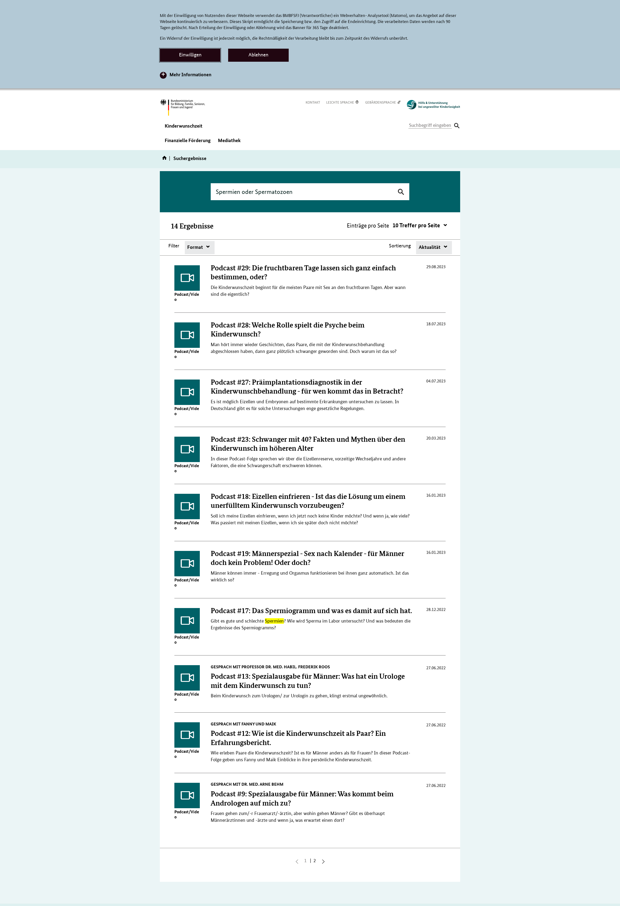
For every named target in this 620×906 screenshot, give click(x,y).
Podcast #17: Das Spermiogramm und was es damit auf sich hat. (311, 610)
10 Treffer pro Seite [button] (417, 225)
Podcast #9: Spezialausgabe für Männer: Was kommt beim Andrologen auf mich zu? (302, 798)
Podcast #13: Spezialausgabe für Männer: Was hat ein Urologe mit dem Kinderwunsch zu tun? (308, 680)
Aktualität (430, 247)
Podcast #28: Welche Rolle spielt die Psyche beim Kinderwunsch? (287, 329)
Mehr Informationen (190, 74)
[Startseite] (165, 159)
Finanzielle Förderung (188, 143)
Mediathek (229, 143)
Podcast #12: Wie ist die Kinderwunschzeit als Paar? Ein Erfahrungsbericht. (298, 738)
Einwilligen (190, 55)
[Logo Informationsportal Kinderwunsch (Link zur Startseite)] (431, 104)
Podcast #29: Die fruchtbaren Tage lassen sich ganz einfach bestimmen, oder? (303, 272)
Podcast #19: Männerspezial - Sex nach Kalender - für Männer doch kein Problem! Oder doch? (307, 558)
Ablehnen (258, 55)
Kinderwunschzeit (183, 129)
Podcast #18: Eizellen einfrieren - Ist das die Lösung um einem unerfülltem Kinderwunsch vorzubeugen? (308, 501)
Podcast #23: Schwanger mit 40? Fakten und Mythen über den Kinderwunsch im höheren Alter (308, 443)
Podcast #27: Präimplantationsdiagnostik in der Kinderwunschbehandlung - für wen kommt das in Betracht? (307, 386)
